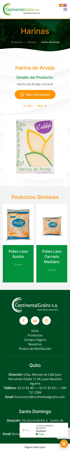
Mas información (38, 94)
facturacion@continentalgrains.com (39, 397)
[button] (65, 9)
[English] (65, 5)
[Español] (61, 5)
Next (40, 105)
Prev (29, 105)
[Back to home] (21, 9)
